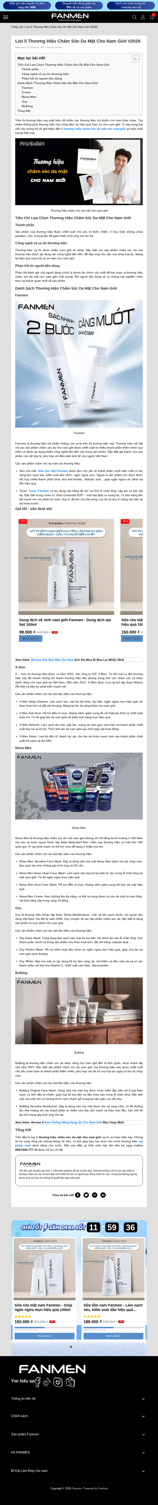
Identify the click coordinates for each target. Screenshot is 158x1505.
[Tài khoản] (143, 17)
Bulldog (27, 106)
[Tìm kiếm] (134, 17)
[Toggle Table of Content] (133, 58)
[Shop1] (52, 1368)
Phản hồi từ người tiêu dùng (42, 78)
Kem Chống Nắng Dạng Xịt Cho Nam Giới (73, 1122)
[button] (71, 1347)
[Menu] (5, 17)
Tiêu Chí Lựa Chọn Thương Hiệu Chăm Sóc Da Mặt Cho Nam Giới (63, 64)
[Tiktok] (47, 1382)
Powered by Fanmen (95, 1488)
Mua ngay (30, 638)
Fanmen (27, 87)
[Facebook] (37, 1382)
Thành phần (30, 69)
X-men (26, 92)
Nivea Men (29, 96)
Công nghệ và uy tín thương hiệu (45, 74)
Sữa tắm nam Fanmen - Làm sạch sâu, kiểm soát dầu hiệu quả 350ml (113, 1307)
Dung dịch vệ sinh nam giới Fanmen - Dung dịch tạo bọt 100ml (65, 622)
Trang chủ (17, 26)
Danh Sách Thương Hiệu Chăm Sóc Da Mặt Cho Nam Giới (57, 83)
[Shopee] (70, 1382)
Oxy (24, 101)
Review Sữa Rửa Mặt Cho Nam (52, 659)
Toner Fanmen (39, 490)
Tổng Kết (23, 110)
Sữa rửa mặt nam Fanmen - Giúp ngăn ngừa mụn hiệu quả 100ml (43, 1307)
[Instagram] (58, 1382)
